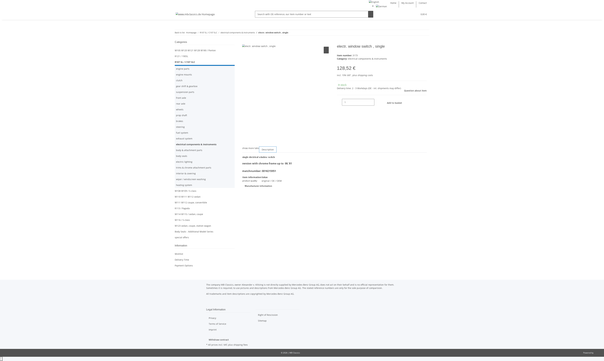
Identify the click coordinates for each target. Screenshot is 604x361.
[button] (409, 14)
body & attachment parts (189, 150)
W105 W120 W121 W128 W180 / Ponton (195, 50)
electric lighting (184, 161)
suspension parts (185, 92)
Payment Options (184, 265)
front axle (181, 97)
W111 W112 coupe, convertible (191, 202)
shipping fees (240, 344)
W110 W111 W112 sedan (188, 196)
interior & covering (186, 173)
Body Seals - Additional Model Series (194, 231)
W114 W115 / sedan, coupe (189, 214)
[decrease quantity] (339, 102)
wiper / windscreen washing (191, 179)
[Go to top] (1, 359)
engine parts (182, 68)
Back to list (180, 32)
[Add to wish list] (326, 50)
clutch (179, 80)
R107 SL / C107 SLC (185, 62)
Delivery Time (182, 259)
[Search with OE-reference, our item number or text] (370, 14)
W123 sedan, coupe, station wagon (193, 225)
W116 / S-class (182, 219)
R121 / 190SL (181, 56)
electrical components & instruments (367, 58)
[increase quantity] (376, 102)
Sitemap (262, 320)
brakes (179, 121)
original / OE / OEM (272, 180)
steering (180, 126)
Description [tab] (268, 149)
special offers (182, 237)
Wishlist (179, 253)
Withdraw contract (219, 339)
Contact (423, 2)
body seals (181, 155)
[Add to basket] (244, 42)
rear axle (180, 103)
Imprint (213, 329)
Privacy (212, 318)
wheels (179, 109)
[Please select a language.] (374, 1)
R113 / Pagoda (182, 208)
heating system (184, 185)
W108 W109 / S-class (185, 190)
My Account (407, 2)
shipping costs (365, 75)
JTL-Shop (597, 352)
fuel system (182, 132)
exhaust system (184, 138)
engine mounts (184, 74)
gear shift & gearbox (186, 86)
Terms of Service (217, 323)
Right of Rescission (268, 314)
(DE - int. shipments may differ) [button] (384, 88)
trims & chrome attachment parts (193, 167)
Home (393, 2)
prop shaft (181, 115)
